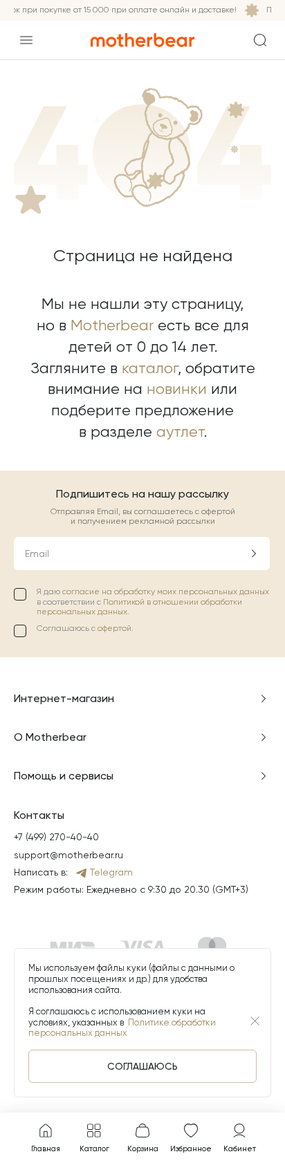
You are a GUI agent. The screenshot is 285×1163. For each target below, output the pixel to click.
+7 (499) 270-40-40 (56, 836)
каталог (150, 368)
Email (37, 553)
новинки (177, 388)
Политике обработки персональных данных (122, 1028)
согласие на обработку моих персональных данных (165, 591)
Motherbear (112, 325)
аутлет (180, 431)
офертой (114, 628)
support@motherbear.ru (68, 854)
